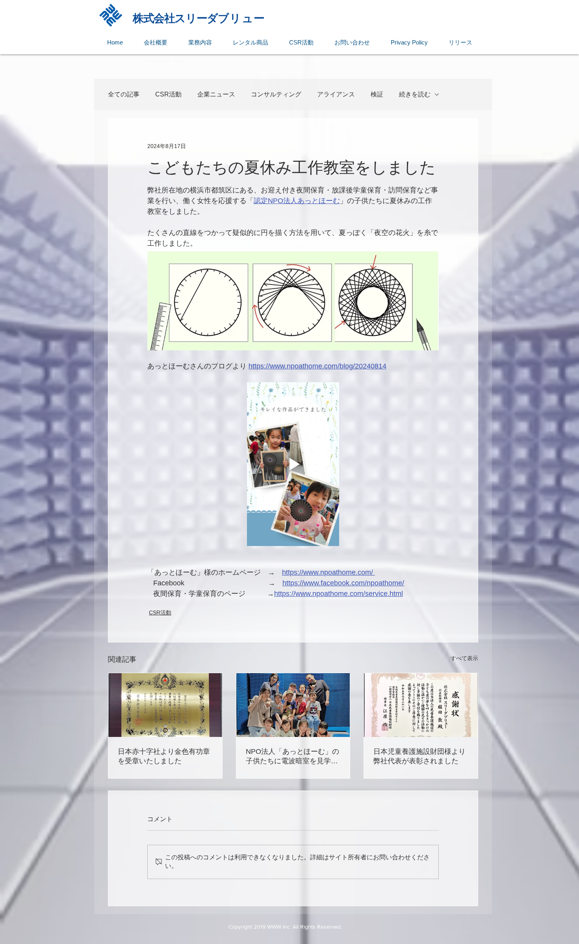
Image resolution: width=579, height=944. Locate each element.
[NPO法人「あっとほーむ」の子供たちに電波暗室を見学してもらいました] (293, 705)
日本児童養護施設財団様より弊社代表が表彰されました (419, 756)
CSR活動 (168, 94)
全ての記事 (123, 94)
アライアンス (336, 94)
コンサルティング (276, 94)
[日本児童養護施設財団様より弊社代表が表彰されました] (421, 705)
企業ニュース (216, 94)
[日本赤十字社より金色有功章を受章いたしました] (165, 705)
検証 (377, 94)
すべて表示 (464, 658)
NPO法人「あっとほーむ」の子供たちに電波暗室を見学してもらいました (292, 757)
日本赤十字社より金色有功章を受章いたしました (164, 756)
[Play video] (293, 464)
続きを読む (415, 94)
